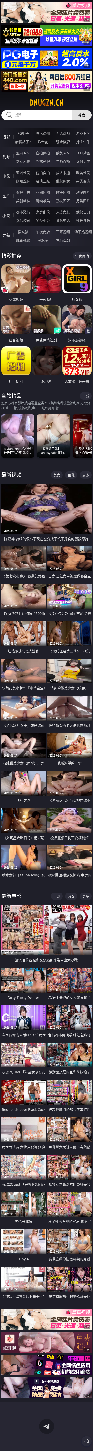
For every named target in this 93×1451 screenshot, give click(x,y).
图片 (6, 196)
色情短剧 (63, 240)
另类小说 (43, 220)
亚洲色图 (43, 192)
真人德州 (43, 133)
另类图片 (83, 200)
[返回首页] (87, 1441)
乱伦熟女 (63, 181)
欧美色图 (63, 192)
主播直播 (63, 161)
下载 (85, 396)
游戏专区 (83, 133)
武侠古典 (83, 212)
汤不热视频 (83, 231)
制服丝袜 (23, 181)
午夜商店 (43, 231)
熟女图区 (63, 200)
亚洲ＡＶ (23, 153)
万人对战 (63, 133)
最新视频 (11, 474)
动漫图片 (83, 192)
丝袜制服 (43, 161)
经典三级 (43, 181)
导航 (6, 235)
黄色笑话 (63, 220)
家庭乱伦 (43, 212)
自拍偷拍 (43, 153)
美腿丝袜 (23, 200)
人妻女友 (63, 212)
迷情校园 (23, 220)
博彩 (6, 137)
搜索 (81, 115)
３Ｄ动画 (83, 153)
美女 (56, 475)
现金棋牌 (63, 141)
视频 (6, 156)
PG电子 (23, 133)
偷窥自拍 (23, 192)
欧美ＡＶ (63, 153)
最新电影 (11, 896)
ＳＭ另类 (83, 161)
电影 (6, 176)
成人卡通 (63, 172)
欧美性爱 (83, 172)
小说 (6, 215)
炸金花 (43, 141)
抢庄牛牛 (83, 141)
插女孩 (23, 231)
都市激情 (23, 212)
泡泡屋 (43, 240)
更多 (85, 475)
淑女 (71, 896)
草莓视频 (63, 231)
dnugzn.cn (46, 103)
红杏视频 (23, 240)
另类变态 (83, 181)
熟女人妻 (23, 161)
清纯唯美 (43, 200)
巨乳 (71, 475)
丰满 (56, 896)
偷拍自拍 (43, 172)
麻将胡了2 (23, 141)
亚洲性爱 (23, 172)
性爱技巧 (83, 220)
